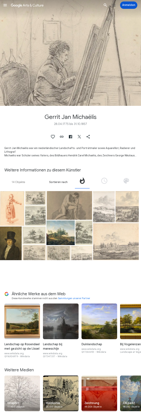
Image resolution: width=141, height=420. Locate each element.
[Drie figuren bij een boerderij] (34, 235)
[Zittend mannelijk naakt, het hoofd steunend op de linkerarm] (69, 205)
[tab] (82, 182)
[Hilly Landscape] (60, 232)
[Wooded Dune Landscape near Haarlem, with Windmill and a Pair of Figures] (104, 206)
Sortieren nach (58, 182)
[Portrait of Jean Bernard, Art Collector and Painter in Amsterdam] (11, 243)
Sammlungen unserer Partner (74, 298)
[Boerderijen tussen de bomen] (58, 253)
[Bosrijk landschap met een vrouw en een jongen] (34, 252)
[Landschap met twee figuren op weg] (35, 198)
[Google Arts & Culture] (55, 5)
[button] (5, 5)
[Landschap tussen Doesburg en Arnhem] (116, 241)
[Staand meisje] (12, 208)
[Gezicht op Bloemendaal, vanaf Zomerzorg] (127, 206)
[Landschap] (81, 253)
